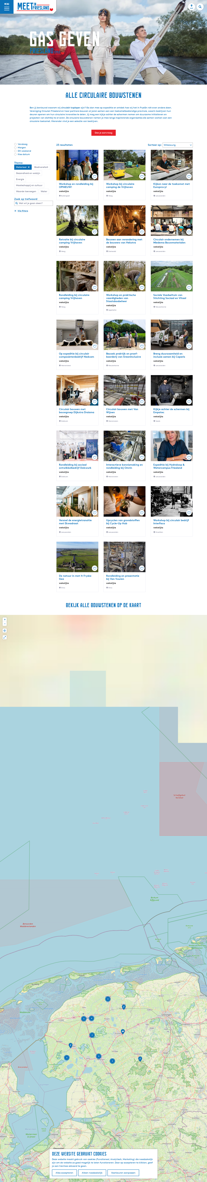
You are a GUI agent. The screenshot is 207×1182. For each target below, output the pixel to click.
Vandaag (22, 144)
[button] (123, 1008)
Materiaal (21, 167)
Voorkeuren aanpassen (123, 1172)
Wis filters (23, 210)
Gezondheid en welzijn (28, 173)
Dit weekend (24, 151)
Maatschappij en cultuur (29, 185)
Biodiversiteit (41, 167)
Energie (20, 179)
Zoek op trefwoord (25, 198)
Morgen (22, 147)
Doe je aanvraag (103, 132)
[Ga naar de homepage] (35, 7)
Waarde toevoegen (26, 191)
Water (44, 191)
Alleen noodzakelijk (92, 1172)
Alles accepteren (64, 1172)
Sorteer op (155, 144)
